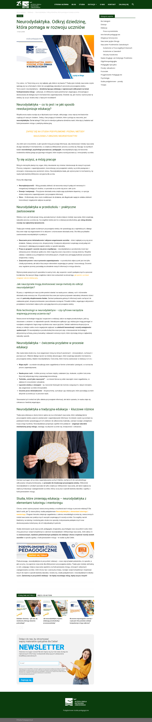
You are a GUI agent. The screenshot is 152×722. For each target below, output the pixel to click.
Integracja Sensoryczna (109, 38)
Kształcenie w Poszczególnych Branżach (117, 48)
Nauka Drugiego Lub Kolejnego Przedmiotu (116, 58)
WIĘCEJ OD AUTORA (44, 595)
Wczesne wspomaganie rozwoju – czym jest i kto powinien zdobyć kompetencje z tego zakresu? (81, 621)
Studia (82, 4)
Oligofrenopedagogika (109, 61)
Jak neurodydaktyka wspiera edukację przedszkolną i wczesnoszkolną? (52, 621)
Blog (74, 4)
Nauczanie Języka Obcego (110, 41)
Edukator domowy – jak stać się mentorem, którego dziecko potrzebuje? (27, 621)
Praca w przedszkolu (110, 31)
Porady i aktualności (108, 68)
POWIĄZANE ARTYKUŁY (26, 595)
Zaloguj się (124, 4)
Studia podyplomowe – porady (112, 81)
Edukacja (30, 12)
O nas (102, 4)
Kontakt (112, 4)
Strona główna (61, 4)
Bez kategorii (105, 21)
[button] (132, 5)
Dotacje (91, 4)
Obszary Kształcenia (110, 55)
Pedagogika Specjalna (109, 65)
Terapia (103, 85)
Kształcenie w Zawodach (112, 51)
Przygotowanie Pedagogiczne (111, 75)
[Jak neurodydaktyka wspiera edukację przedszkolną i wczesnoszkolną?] (55, 608)
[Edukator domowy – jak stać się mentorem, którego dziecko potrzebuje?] (29, 608)
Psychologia (105, 78)
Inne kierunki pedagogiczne (110, 34)
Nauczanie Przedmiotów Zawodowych (115, 45)
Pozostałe (104, 71)
